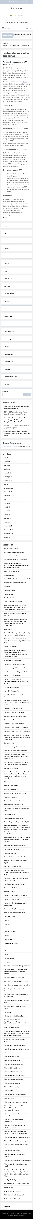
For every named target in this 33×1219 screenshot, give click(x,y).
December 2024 (8, 530)
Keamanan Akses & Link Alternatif (14, 712)
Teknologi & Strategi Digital (12, 1087)
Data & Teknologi (9, 575)
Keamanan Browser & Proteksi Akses (15, 716)
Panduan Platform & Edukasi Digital (14, 845)
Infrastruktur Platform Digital (12, 675)
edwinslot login (8, 594)
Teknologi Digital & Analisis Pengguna (15, 1102)
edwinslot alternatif (10, 590)
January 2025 (8, 526)
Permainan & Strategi (10, 888)
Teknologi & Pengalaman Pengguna (14, 1075)
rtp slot (25, 82)
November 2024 (8, 533)
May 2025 (7, 511)
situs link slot (8, 278)
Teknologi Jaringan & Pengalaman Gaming (17, 1137)
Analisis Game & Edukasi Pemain (14, 552)
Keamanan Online (9, 743)
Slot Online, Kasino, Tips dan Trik (14, 977)
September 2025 (9, 496)
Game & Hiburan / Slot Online (13, 601)
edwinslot (7, 586)
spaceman (7, 369)
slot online (7, 962)
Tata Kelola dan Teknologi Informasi (15, 1045)
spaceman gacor (9, 354)
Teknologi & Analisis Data (12, 1056)
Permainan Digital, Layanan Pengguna (15, 895)
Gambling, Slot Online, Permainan (14, 598)
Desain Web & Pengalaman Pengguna (15, 583)
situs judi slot (8, 924)
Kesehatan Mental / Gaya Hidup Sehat (15, 750)
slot (5, 309)
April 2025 (7, 514)
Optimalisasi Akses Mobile (12, 782)
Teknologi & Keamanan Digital (13, 1072)
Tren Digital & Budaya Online (12, 1180)
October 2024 (8, 537)
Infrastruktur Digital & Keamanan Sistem (16, 668)
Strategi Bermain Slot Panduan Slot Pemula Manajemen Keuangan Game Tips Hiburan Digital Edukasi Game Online (17, 1033)
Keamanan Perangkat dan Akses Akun (15, 747)
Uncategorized (8, 1187)
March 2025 (7, 518)
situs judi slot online (10, 931)
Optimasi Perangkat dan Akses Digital (15, 793)
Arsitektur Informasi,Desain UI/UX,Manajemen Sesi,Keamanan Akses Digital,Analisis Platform (16, 565)
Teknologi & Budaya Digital (12, 1060)
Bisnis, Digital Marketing (11, 571)
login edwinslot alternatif (11, 768)
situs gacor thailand (10, 916)
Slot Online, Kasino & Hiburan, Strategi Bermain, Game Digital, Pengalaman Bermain (15, 972)
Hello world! (26, 447)
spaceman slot (8, 361)
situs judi (6, 920)
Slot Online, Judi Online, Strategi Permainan (17, 966)
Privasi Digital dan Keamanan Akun (14, 913)
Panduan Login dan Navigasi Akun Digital (16, 822)
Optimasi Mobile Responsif (12, 789)
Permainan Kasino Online (11, 899)
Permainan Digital (9, 892)
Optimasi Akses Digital (11, 786)
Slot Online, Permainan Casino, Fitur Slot (16, 981)
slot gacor (7, 256)
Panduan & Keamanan (10, 797)
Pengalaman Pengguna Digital (13, 866)
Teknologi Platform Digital (12, 1150)
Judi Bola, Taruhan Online (11, 687)
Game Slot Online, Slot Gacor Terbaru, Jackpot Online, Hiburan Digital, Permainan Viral (17, 641)
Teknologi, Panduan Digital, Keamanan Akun (17, 1160)
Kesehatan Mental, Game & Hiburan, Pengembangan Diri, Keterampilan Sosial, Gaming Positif (16, 756)
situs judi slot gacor (10, 928)
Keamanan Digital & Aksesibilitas (14, 724)
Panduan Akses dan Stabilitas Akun (14, 801)
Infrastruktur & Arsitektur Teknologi (14, 664)
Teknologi (7, 1053)
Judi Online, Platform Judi (11, 691)
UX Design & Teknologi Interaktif (14, 1195)
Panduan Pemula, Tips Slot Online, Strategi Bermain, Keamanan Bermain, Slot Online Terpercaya (17, 840)
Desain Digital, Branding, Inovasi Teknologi (17, 579)
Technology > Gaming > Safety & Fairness (16, 1049)
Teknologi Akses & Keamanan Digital (15, 1094)
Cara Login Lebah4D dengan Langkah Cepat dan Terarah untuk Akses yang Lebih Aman (17, 434)
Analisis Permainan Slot (11, 556)
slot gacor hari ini (9, 293)
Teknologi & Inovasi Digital (12, 1068)
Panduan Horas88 (9, 814)
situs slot (7, 248)
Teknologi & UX (8, 1091)
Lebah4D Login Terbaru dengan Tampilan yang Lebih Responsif (16, 2)
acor (9, 286)
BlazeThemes (20, 1215)
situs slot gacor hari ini (11, 377)
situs (5, 271)
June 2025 (7, 507)
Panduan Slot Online (10, 853)
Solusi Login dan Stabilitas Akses (14, 1016)
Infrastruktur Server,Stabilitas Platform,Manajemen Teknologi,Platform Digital (16, 681)
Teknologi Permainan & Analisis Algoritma (17, 1141)
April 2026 (7, 469)
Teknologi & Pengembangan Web (14, 1079)
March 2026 (7, 473)
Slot (5, 286)
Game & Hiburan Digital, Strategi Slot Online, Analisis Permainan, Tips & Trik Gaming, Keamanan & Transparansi (15, 607)
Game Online (8, 629)
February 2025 (8, 522)
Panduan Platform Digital (11, 849)
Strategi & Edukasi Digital (11, 1028)
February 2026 (8, 477)
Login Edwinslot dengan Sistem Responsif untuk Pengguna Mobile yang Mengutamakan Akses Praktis (17, 420)
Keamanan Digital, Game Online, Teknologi (17, 731)
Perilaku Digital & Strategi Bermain (14, 884)
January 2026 (8, 480)
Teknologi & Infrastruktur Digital (13, 1064)
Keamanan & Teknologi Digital (13, 708)
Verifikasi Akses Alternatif (12, 1199)
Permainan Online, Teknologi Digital (14, 909)
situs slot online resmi (11, 947)
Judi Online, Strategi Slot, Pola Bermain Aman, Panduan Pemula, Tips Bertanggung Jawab (16, 703)
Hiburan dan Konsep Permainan (13, 660)
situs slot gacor (8, 316)
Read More (6, 218)
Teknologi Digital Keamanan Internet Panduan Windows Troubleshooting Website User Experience (15, 1108)
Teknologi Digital (9, 1098)
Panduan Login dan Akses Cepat (13, 818)
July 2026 (7, 458)
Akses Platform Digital (11, 548)
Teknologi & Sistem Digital (12, 1083)
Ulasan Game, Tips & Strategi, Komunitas (16, 1183)
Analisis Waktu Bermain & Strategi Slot (15, 559)
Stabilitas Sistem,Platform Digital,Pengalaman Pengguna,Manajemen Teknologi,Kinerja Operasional (16, 1022)
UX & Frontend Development (12, 1191)
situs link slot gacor (10, 241)
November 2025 (8, 488)
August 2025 (7, 499)
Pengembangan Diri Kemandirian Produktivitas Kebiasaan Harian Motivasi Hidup (16, 872)
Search (5, 391)
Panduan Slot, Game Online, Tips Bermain (16, 857)
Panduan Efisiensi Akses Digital (13, 804)
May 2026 (7, 465)
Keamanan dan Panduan (11, 720)
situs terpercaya (9, 331)
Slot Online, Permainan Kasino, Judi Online (17, 985)
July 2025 (7, 503)
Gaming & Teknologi (10, 646)
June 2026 (7, 461)
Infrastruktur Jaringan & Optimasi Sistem (16, 672)
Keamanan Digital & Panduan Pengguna (16, 727)
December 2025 (8, 484)
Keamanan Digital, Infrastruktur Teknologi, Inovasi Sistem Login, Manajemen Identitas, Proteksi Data (17, 737)
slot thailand (7, 1012)
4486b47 (7, 68)
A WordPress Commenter (12, 447)
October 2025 (8, 492)
